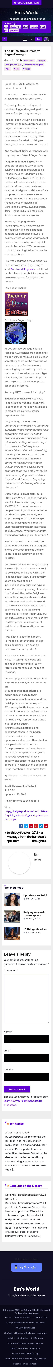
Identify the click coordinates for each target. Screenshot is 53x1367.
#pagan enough (13, 64)
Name (8, 1032)
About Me (42, 1333)
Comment (11, 970)
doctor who (15, 27)
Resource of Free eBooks (25, 1363)
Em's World (27, 12)
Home (8, 1317)
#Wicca (26, 69)
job (5, 30)
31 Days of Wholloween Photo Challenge (25, 1322)
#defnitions (28, 60)
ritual (25, 27)
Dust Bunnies (37, 1338)
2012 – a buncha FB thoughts (39, 837)
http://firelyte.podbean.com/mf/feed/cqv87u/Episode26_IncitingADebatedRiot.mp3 (26, 815)
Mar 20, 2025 (33, 898)
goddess (14, 30)
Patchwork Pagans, (22, 269)
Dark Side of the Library (25, 1186)
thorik (42, 27)
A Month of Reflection (17, 1132)
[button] (31, 39)
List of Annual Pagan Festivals (18, 1358)
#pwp (16, 69)
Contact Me (22, 1338)
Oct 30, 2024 (33, 932)
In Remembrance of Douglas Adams (25, 1343)
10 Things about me (35, 929)
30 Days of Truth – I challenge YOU (31, 1317)
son (6, 27)
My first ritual (40, 1358)
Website (8, 1069)
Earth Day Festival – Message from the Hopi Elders (18, 837)
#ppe (7, 69)
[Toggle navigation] (24, 39)
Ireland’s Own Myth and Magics (25, 1348)
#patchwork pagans (33, 64)
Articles (11, 1338)
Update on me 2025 (35, 895)
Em (36, 854)
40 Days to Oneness (25, 1327)
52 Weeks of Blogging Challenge (19, 1333)
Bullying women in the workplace (34, 914)
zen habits (16, 1123)
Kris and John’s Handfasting (25, 1353)
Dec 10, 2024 (33, 918)
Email (8, 1050)
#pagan (41, 60)
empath (34, 27)
